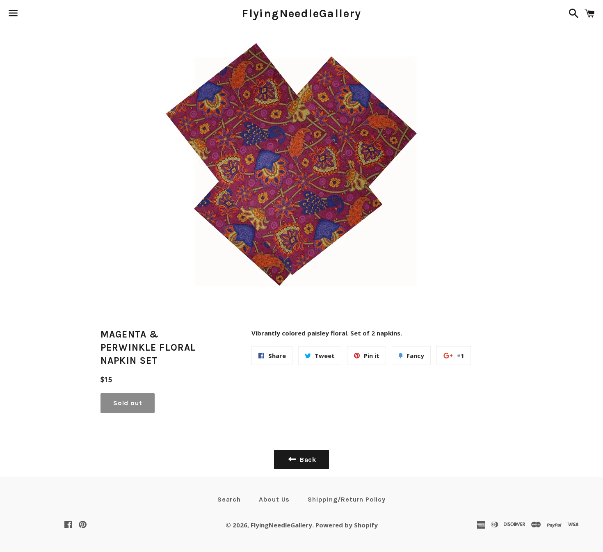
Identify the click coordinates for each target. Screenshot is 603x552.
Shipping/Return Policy (347, 499)
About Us (274, 499)
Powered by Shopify (346, 525)
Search (229, 499)
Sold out (127, 403)
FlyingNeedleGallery (301, 13)
